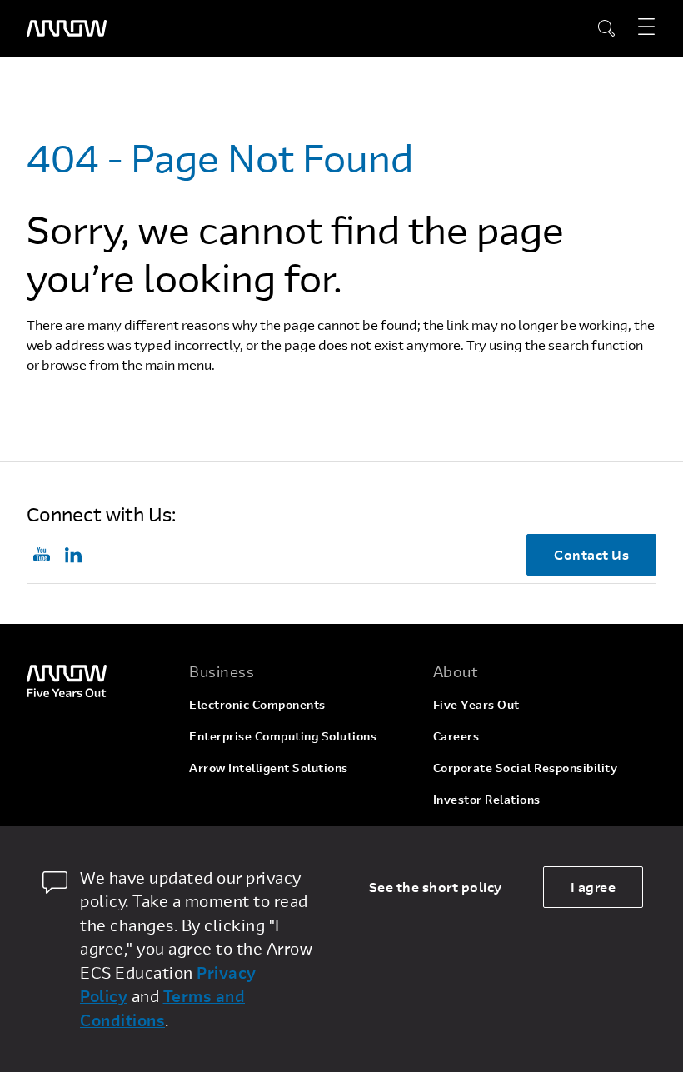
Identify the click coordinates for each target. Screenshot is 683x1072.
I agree (593, 886)
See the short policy (435, 886)
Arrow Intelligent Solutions (268, 767)
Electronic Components (257, 704)
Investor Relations (487, 799)
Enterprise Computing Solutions (282, 736)
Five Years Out (476, 704)
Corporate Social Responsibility (525, 767)
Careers (456, 736)
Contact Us (591, 554)
